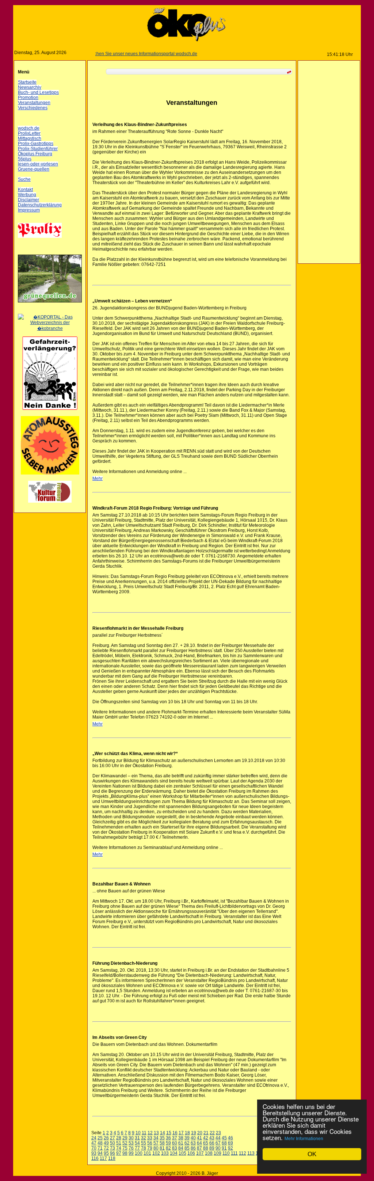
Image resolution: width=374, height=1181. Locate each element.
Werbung (27, 194)
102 (156, 1153)
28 (118, 1137)
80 (156, 1148)
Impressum (29, 210)
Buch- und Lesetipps (38, 92)
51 (118, 1143)
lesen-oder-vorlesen (38, 164)
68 (224, 1143)
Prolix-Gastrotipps (35, 143)
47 (93, 1143)
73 (112, 1148)
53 (131, 1143)
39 (187, 1137)
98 (124, 1153)
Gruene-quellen (33, 169)
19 (193, 1132)
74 (118, 1148)
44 (218, 1137)
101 (147, 1153)
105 (182, 1153)
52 (124, 1143)
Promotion (28, 97)
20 (199, 1132)
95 (106, 1153)
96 (112, 1153)
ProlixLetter (29, 133)
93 (93, 1153)
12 (150, 1132)
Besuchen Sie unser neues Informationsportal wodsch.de (127, 53)
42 (205, 1137)
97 (118, 1153)
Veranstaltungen (34, 102)
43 (211, 1137)
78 (143, 1148)
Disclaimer (28, 199)
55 (143, 1143)
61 (180, 1143)
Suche (24, 179)
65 (205, 1143)
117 (103, 1158)
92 (230, 1148)
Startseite (27, 82)
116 (95, 1158)
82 (168, 1148)
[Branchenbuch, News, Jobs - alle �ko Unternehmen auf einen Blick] (50, 328)
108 (209, 1153)
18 (187, 1132)
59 (168, 1143)
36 (168, 1137)
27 (112, 1137)
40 (193, 1137)
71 (100, 1148)
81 (162, 1148)
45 (224, 1137)
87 (199, 1148)
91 (224, 1148)
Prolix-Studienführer (38, 148)
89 (211, 1148)
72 (106, 1148)
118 (111, 1158)
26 (106, 1137)
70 (93, 1148)
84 (180, 1148)
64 (199, 1143)
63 (193, 1143)
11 (144, 1132)
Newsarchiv (29, 87)
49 (106, 1143)
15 (168, 1132)
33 (149, 1137)
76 (131, 1148)
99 (131, 1153)
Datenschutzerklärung (40, 204)
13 (156, 1132)
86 (193, 1148)
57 (156, 1143)
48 (100, 1143)
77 (137, 1148)
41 (199, 1137)
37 (174, 1137)
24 (93, 1137)
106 (191, 1153)
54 (137, 1143)
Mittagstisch (29, 138)
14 (162, 1132)
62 (187, 1143)
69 (230, 1143)
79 (149, 1148)
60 (174, 1143)
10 (138, 1132)
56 (149, 1143)
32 (143, 1137)
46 (230, 1137)
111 (234, 1153)
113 (251, 1153)
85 (187, 1148)
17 (181, 1132)
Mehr (97, 478)
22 (212, 1132)
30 (131, 1137)
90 (218, 1148)
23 (218, 1132)
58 (162, 1143)
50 (112, 1143)
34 (156, 1137)
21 (206, 1132)
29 (124, 1137)
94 (100, 1153)
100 (138, 1153)
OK (312, 1154)
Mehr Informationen (304, 1138)
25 (100, 1137)
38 (180, 1137)
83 (174, 1148)
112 (242, 1153)
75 (124, 1148)
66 (211, 1143)
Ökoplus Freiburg (35, 153)
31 (137, 1137)
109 (217, 1153)
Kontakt (25, 189)
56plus (24, 158)
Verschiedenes (32, 107)
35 (162, 1137)
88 (205, 1148)
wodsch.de (28, 128)
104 (174, 1153)
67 (218, 1143)
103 (165, 1153)
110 (226, 1153)
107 (200, 1153)
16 (175, 1132)
